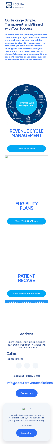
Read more (27, 425)
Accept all (26, 432)
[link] (26, 104)
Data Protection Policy (34, 420)
